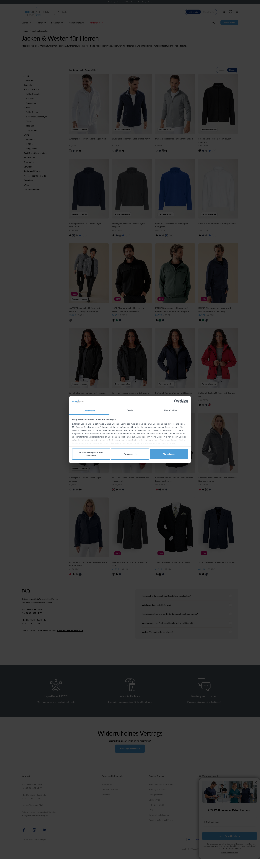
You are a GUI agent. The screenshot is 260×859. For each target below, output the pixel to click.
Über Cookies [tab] (170, 410)
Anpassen (128, 454)
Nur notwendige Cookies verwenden (91, 454)
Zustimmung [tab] (89, 411)
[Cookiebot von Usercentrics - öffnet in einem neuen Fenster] (176, 401)
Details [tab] (130, 410)
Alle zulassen (169, 454)
